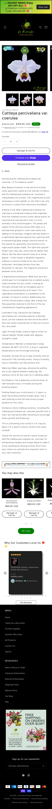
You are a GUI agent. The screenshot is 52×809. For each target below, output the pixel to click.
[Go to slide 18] (30, 597)
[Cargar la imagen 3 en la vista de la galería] (39, 100)
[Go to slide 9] (30, 595)
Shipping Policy (12, 685)
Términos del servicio (20, 802)
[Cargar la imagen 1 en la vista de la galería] (12, 100)
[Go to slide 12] (39, 595)
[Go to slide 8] (27, 595)
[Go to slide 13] (42, 595)
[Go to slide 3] (12, 595)
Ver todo (26, 531)
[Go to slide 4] (15, 595)
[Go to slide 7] (24, 595)
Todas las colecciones (15, 623)
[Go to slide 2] (9, 596)
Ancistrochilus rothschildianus (12, 502)
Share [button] (7, 171)
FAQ (7, 702)
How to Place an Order (15, 667)
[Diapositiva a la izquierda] (3, 100)
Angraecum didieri (34, 501)
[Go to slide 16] (24, 597)
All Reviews (26, 602)
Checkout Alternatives (15, 673)
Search (8, 651)
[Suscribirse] (43, 766)
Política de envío (36, 802)
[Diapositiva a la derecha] (49, 100)
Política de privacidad (39, 799)
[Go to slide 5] (18, 595)
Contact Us (10, 646)
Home (7, 617)
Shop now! (43, 7)
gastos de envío (10, 127)
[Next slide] (46, 573)
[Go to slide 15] (21, 597)
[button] (5, 27)
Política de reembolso (21, 799)
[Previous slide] (5, 573)
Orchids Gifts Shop (13, 634)
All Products (10, 640)
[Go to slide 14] (45, 595)
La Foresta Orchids (24, 795)
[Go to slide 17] (27, 597)
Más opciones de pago (26, 164)
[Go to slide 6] (21, 595)
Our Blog (9, 696)
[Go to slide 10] (33, 595)
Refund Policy (11, 690)
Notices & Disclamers (14, 679)
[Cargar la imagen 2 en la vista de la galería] (26, 100)
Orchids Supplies (12, 629)
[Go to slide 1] (6, 595)
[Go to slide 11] (36, 595)
